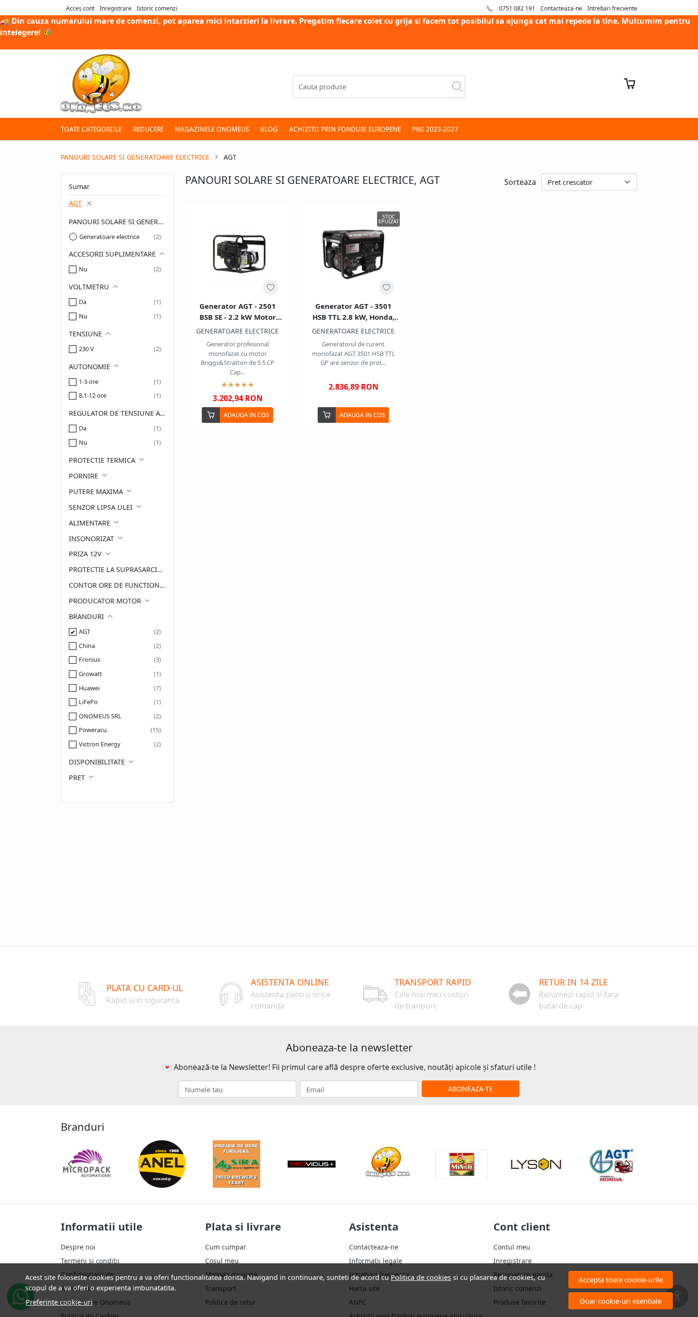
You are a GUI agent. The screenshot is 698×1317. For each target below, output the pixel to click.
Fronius (89, 659)
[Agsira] (237, 1182)
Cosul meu (222, 1260)
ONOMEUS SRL (100, 716)
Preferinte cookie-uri (59, 1302)
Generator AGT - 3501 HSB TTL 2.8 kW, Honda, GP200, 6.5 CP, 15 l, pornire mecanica (353, 311)
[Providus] (311, 1182)
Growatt (90, 673)
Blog (269, 129)
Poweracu (93, 729)
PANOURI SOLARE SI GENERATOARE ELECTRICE (135, 157)
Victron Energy (100, 744)
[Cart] (629, 83)
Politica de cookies (421, 1277)
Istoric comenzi (157, 8)
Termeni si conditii (90, 1260)
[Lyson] (536, 1182)
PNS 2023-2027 (435, 129)
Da (82, 301)
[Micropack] (87, 1182)
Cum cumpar (225, 1246)
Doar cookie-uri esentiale (620, 1301)
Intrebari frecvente (612, 8)
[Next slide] (627, 1164)
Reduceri (148, 129)
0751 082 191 (516, 8)
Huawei (89, 688)
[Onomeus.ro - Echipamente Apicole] (101, 83)
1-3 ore (88, 381)
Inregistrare (116, 8)
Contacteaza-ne (561, 8)
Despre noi (78, 1246)
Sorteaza (520, 182)
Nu (83, 269)
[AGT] (611, 1182)
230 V (86, 348)
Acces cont (80, 8)
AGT (75, 203)
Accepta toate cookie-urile (620, 1279)
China (87, 645)
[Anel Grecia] (162, 1182)
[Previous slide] (70, 1164)
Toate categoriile (91, 129)
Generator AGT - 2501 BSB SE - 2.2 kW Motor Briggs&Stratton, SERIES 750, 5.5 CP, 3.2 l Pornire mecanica (237, 311)
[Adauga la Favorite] (270, 287)
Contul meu (511, 1246)
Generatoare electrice (109, 236)
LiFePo (88, 701)
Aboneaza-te (470, 1088)
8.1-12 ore (92, 395)
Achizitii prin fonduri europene (345, 129)
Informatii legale (375, 1260)
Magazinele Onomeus (212, 129)
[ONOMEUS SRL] (386, 1182)
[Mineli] (461, 1182)
